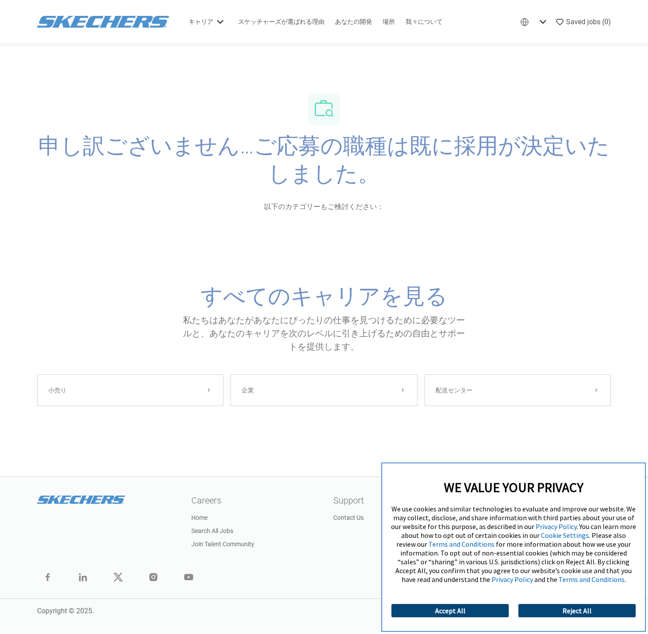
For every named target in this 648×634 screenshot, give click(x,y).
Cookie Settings (565, 535)
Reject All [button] (577, 610)
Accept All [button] (450, 610)
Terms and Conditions (461, 544)
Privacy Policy (556, 526)
